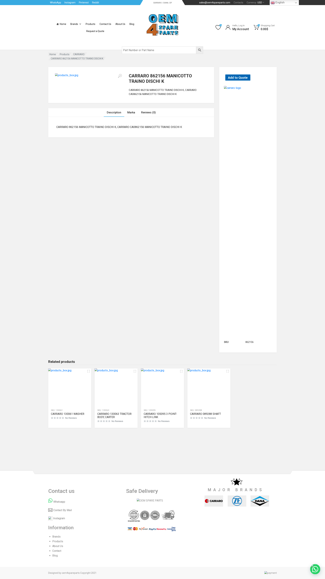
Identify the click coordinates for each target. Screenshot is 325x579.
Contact (56, 550)
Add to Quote (238, 78)
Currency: (254, 2)
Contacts (238, 2)
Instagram (69, 2)
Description (114, 112)
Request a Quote (95, 31)
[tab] (114, 112)
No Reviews (71, 418)
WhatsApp (55, 2)
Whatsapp (59, 501)
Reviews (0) (148, 112)
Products (90, 24)
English (280, 2)
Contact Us (105, 24)
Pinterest (84, 2)
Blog (131, 24)
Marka (131, 112)
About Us (120, 24)
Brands (74, 24)
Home (63, 24)
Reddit (95, 2)
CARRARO (78, 54)
